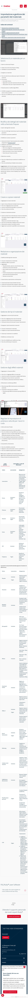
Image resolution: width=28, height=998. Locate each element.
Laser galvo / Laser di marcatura (18, 464)
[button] (2, 995)
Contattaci (5, 937)
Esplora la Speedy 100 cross (10, 991)
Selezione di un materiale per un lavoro (10, 28)
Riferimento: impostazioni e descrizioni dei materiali (13, 37)
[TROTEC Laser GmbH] (7, 6)
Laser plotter (5, 464)
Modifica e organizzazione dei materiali (10, 32)
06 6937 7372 (23, 953)
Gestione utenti (11, 142)
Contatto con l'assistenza (14, 916)
